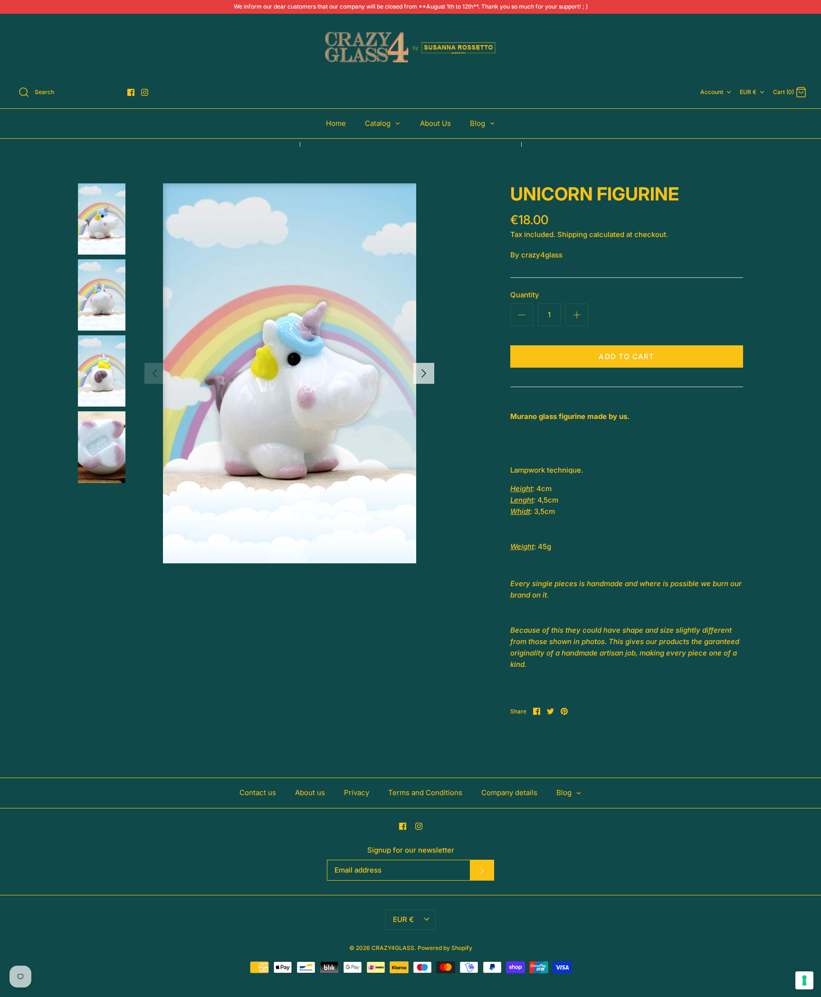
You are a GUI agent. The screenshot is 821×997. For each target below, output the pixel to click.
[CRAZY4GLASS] (410, 48)
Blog (478, 123)
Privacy (356, 792)
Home (336, 123)
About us (310, 792)
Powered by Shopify (445, 947)
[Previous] (154, 373)
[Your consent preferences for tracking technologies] (804, 980)
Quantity (524, 294)
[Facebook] (130, 92)
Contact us (257, 792)
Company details (509, 792)
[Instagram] (144, 92)
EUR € (748, 91)
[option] (289, 373)
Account (711, 91)
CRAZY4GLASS (393, 947)
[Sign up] (482, 870)
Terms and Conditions (425, 792)
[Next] (423, 373)
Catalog (378, 123)
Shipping (572, 234)
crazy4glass (542, 254)
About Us (435, 123)
